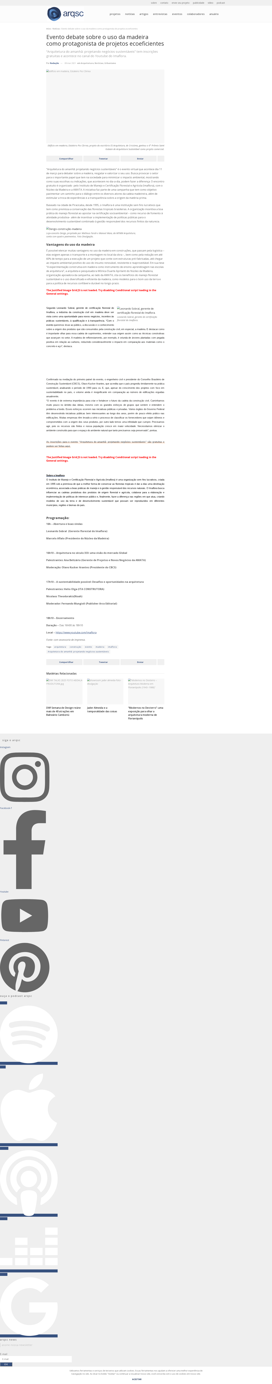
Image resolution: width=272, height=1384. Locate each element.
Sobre (154, 2)
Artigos (143, 14)
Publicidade (198, 2)
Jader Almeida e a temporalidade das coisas (102, 709)
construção (75, 647)
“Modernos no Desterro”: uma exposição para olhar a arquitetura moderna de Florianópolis (145, 713)
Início (48, 28)
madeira (100, 647)
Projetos (115, 14)
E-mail (3, 1354)
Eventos (177, 14)
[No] (268, 1376)
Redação (54, 63)
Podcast (221, 2)
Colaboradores (196, 14)
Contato (164, 2)
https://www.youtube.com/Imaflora (76, 632)
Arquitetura (87, 63)
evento (88, 647)
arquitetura (60, 647)
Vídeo (210, 2)
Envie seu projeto (181, 2)
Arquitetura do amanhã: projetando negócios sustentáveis (78, 651)
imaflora (112, 647)
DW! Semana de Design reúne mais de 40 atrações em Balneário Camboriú (63, 711)
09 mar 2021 (70, 63)
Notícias (130, 14)
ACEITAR (137, 1379)
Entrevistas (160, 14)
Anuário (214, 14)
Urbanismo (110, 63)
